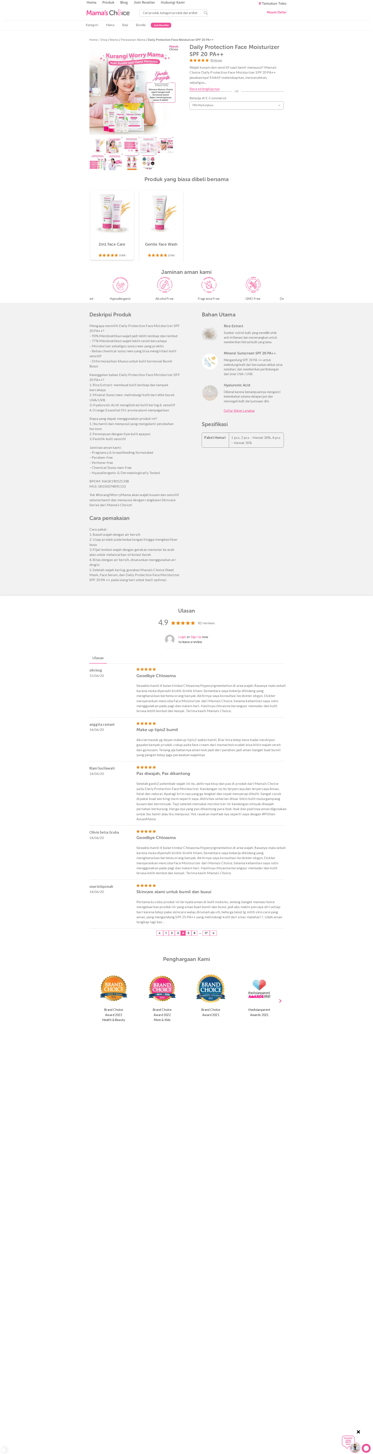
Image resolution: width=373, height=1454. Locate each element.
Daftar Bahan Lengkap (239, 410)
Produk (108, 2)
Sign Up (196, 637)
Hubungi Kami (173, 2)
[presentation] (280, 1001)
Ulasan (98, 658)
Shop (103, 39)
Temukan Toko (274, 3)
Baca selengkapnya (205, 89)
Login (182, 637)
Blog (124, 2)
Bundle (141, 25)
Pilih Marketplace (203, 105)
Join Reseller (144, 2)
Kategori (92, 25)
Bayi (125, 25)
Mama (110, 25)
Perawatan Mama (133, 39)
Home (92, 2)
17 (206, 933)
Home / (94, 39)
